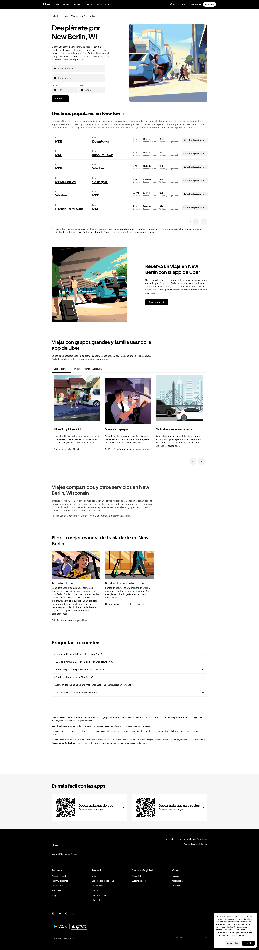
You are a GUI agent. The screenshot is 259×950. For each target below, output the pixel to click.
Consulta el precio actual (194, 140)
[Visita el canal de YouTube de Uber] (60, 913)
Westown (99, 168)
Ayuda (182, 4)
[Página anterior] (196, 221)
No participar (233, 943)
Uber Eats (89, 4)
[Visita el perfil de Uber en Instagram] (66, 913)
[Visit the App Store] (79, 927)
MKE (58, 141)
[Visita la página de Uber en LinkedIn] (53, 913)
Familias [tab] (76, 369)
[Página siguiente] (204, 221)
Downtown (100, 141)
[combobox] (58, 68)
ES (174, 4)
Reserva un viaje (157, 302)
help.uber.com (177, 731)
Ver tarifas (60, 98)
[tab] (106, 369)
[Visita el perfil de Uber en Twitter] (73, 913)
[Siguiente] (201, 461)
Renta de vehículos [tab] (93, 369)
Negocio (77, 4)
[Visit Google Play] (61, 927)
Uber (46, 4)
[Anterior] (192, 461)
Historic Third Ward (69, 209)
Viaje (57, 4)
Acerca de (101, 4)
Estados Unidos (60, 16)
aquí (243, 935)
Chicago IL (100, 182)
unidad (66, 4)
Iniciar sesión (195, 4)
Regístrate (209, 4)
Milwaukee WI (65, 182)
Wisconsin (76, 16)
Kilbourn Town (102, 155)
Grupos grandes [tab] (61, 369)
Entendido (248, 943)
